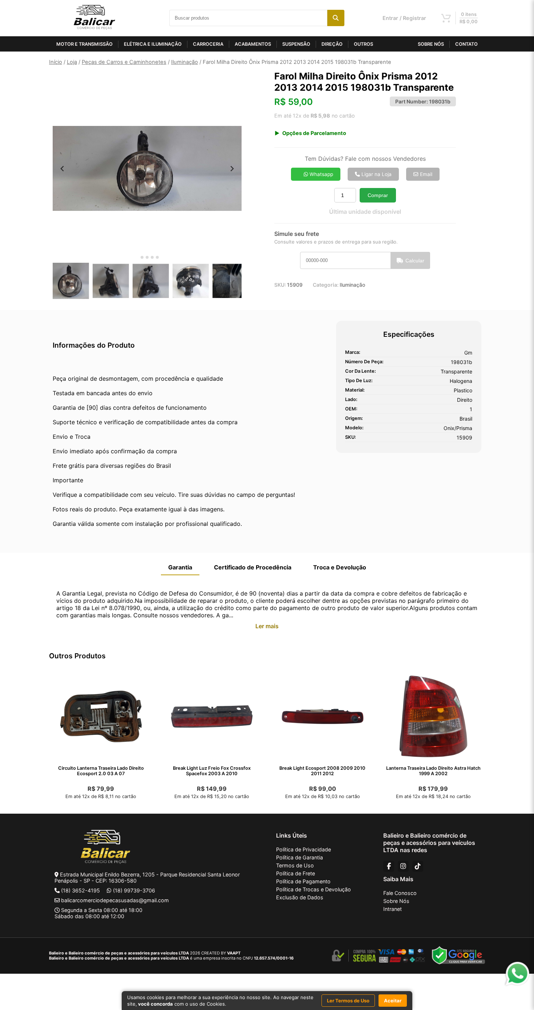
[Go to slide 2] (142, 257)
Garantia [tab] (180, 567)
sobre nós (431, 44)
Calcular (414, 260)
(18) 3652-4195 (80, 890)
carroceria (208, 44)
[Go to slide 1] (137, 257)
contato (466, 44)
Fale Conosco (400, 893)
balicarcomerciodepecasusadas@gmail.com (115, 900)
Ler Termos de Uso (348, 1000)
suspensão (296, 44)
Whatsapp (320, 174)
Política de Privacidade (303, 849)
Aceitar (392, 1000)
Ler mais (267, 626)
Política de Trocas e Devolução (313, 889)
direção (332, 44)
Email (425, 174)
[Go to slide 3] (147, 257)
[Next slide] (232, 168)
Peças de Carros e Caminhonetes (124, 62)
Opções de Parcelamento (314, 133)
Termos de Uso (295, 865)
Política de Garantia (299, 857)
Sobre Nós (396, 901)
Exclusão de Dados (299, 897)
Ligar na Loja (376, 174)
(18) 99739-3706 (134, 890)
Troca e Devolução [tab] (339, 567)
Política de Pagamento (303, 881)
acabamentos (253, 44)
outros (363, 44)
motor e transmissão (84, 44)
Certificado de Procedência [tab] (252, 567)
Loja (72, 62)
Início (55, 62)
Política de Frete (295, 873)
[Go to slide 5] (157, 257)
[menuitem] (71, 281)
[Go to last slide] (62, 168)
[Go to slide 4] (152, 257)
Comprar (378, 195)
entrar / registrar (404, 18)
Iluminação (184, 62)
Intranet (392, 909)
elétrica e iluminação (153, 44)
